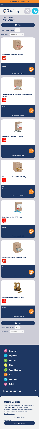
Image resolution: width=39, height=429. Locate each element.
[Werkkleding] (6, 370)
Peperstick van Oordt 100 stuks (12, 136)
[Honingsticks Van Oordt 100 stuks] (18, 287)
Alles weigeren (8, 420)
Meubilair (13, 379)
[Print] (6, 384)
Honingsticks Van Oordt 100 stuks (13, 297)
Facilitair (13, 360)
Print (11, 384)
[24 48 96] (17, 30)
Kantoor (13, 351)
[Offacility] (11, 11)
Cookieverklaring (9, 414)
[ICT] (6, 374)
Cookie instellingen (19, 417)
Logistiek (13, 355)
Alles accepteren (19, 423)
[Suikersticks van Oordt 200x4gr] (18, 44)
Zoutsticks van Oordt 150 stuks (12, 217)
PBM (11, 365)
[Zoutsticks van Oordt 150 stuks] (18, 207)
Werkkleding (15, 370)
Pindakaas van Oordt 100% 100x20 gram (15, 177)
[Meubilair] (6, 379)
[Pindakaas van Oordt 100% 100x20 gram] (18, 167)
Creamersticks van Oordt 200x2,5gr (14, 257)
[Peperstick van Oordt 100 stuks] (18, 126)
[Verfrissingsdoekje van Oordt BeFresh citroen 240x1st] (18, 84)
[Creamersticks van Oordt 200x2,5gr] (18, 247)
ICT (10, 374)
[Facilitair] (6, 360)
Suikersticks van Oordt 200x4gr (12, 54)
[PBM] (6, 365)
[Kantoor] (6, 351)
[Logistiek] (6, 355)
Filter (19, 25)
